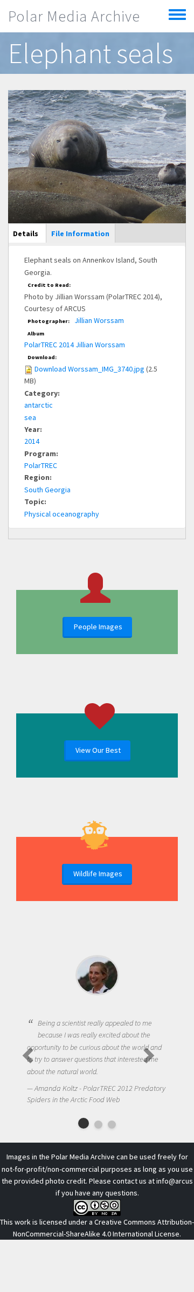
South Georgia (47, 489)
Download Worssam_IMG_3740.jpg (89, 369)
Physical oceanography (61, 514)
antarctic (38, 405)
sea (30, 417)
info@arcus (174, 1181)
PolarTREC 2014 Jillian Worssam (74, 344)
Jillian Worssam (99, 320)
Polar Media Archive (74, 16)
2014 (31, 441)
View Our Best (98, 750)
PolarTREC (40, 465)
